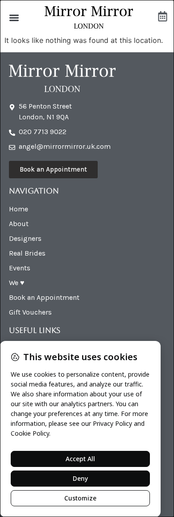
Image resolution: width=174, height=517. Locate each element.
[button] (14, 17)
